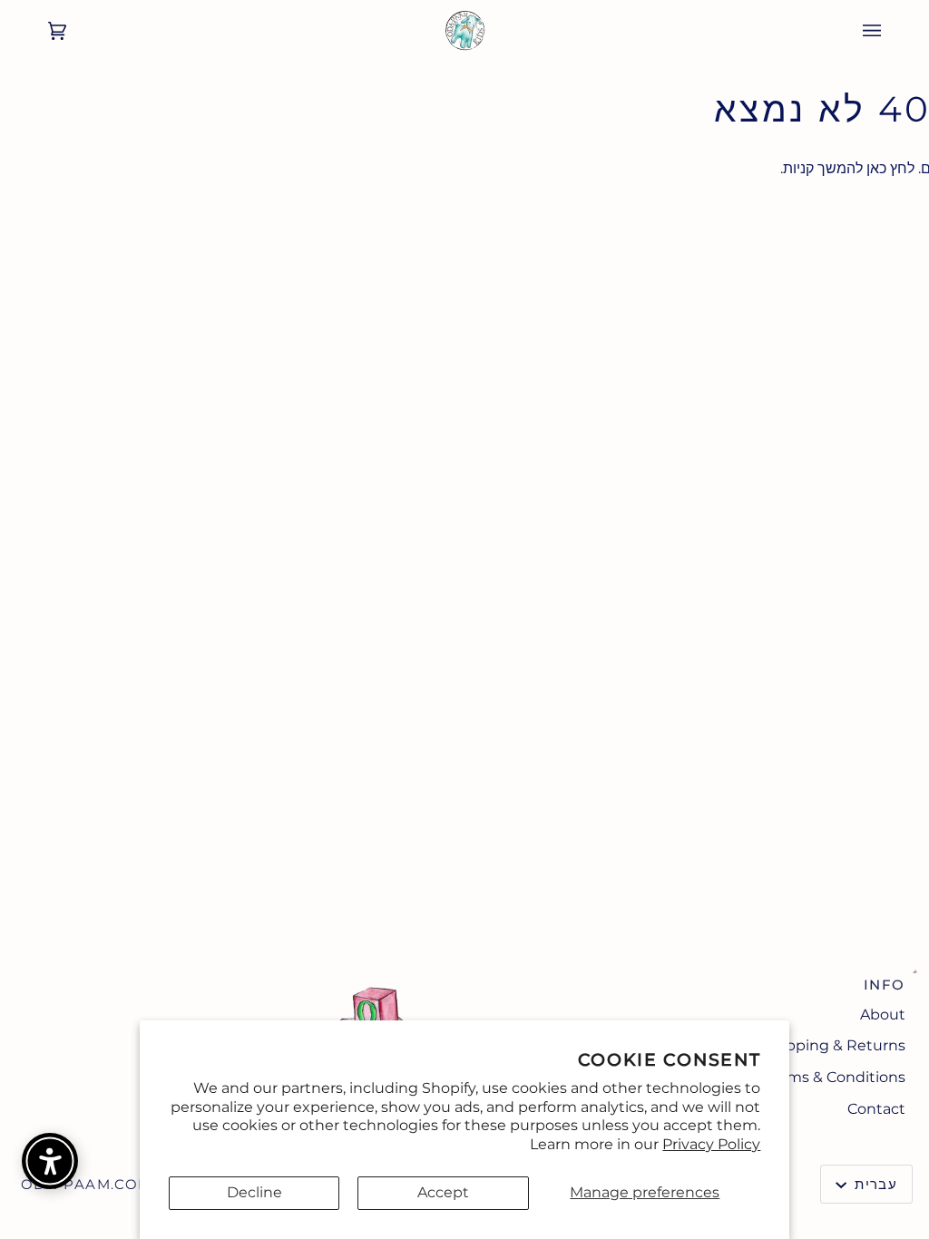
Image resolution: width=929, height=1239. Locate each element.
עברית (873, 1184)
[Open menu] (890, 30)
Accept (443, 1192)
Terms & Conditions (835, 1077)
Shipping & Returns (834, 1045)
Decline (254, 1192)
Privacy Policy (711, 1144)
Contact (876, 1108)
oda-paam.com (86, 1184)
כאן (876, 168)
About (882, 1014)
